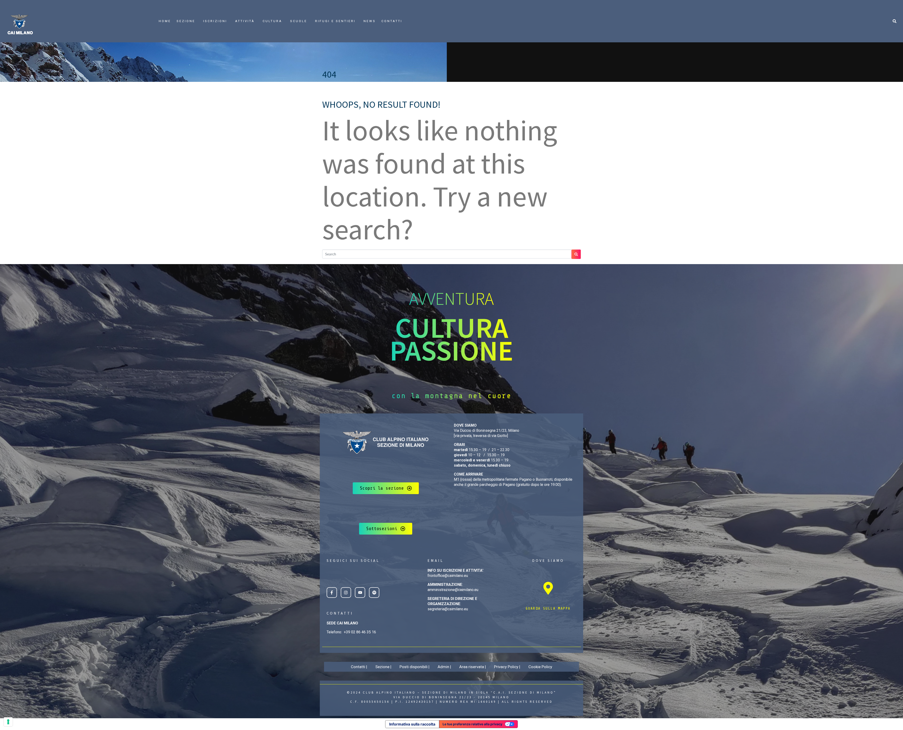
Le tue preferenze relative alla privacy (472, 724)
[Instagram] (346, 592)
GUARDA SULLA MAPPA (548, 608)
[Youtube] (360, 592)
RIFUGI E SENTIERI (335, 21)
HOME (165, 21)
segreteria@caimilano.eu (448, 609)
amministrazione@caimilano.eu (453, 589)
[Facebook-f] (332, 592)
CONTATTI (391, 21)
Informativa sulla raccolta (412, 724)
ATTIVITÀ (245, 21)
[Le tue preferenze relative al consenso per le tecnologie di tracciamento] (8, 721)
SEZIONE (186, 21)
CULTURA (272, 21)
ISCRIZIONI (215, 21)
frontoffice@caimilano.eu (448, 575)
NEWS (370, 21)
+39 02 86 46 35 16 (360, 632)
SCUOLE (298, 21)
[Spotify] (374, 592)
